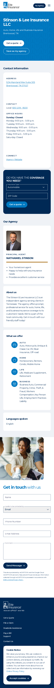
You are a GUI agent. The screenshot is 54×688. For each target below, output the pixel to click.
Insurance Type (13, 184)
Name (8, 498)
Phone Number (13, 522)
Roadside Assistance (12, 628)
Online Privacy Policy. (15, 671)
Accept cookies (18, 678)
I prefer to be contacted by (14, 506)
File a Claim (8, 623)
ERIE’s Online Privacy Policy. (13, 580)
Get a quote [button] (12, 43)
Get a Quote (8, 618)
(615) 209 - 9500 (20, 108)
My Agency (39, 6)
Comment (9, 543)
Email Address (12, 534)
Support (7, 636)
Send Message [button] (14, 565)
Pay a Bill (7, 633)
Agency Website (14, 159)
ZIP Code (12, 196)
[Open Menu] (49, 5)
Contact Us (8, 641)
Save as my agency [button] (16, 51)
